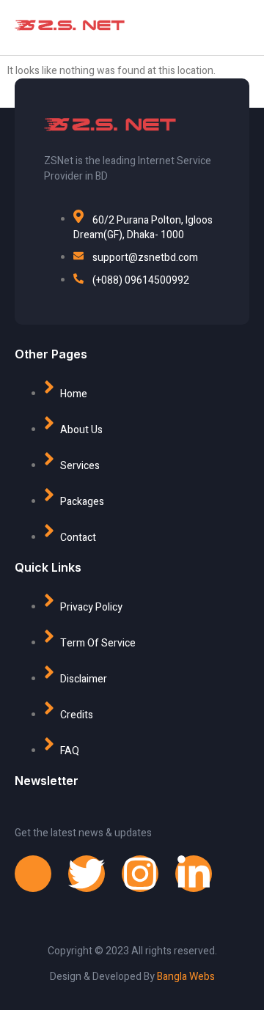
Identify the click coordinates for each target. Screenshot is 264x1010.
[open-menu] (217, 27)
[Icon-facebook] (33, 873)
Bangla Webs (186, 976)
